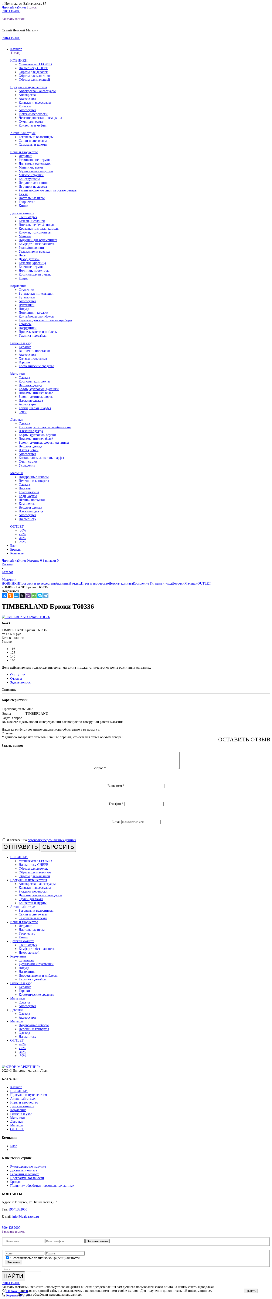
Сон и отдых (28, 217)
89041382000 (11, 11)
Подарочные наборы (34, 477)
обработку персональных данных (52, 840)
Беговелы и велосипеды (36, 137)
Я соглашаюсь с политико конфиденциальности (45, 1258)
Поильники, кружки (33, 312)
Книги (23, 205)
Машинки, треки (31, 167)
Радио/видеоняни (31, 247)
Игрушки (25, 156)
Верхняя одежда (30, 385)
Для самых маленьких (35, 163)
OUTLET (17, 526)
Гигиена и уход (21, 343)
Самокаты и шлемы (33, 144)
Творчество (27, 202)
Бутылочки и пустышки (36, 293)
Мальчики (17, 373)
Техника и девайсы (33, 335)
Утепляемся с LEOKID (35, 64)
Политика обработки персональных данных (50, 1294)
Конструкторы (29, 179)
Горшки (24, 362)
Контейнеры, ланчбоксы (36, 316)
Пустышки (26, 305)
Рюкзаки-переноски (33, 114)
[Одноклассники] (10, 595)
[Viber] (28, 595)
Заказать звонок (13, 19)
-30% (22, 534)
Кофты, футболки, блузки (37, 435)
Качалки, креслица (32, 263)
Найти (13, 1276)
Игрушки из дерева (33, 186)
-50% (22, 542)
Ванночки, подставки (34, 351)
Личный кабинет (14, 7)
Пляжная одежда (31, 400)
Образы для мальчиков (35, 75)
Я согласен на (41, 840)
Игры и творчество (24, 152)
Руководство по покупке (28, 1166)
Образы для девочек (33, 72)
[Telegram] (45, 595)
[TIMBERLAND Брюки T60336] (26, 617)
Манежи (25, 236)
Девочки (16, 419)
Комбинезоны (29, 492)
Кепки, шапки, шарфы (35, 408)
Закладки (51, 560)
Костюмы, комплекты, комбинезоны (45, 427)
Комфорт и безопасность (36, 244)
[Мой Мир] (16, 595)
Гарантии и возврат (24, 1174)
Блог (13, 1146)
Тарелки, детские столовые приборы (45, 320)
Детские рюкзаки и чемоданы (40, 117)
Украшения (27, 465)
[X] (22, 595)
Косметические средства (36, 366)
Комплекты (27, 503)
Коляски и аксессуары (35, 102)
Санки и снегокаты (33, 140)
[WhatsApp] (34, 595)
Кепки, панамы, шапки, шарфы (41, 458)
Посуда (24, 309)
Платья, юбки (28, 450)
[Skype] (39, 595)
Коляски (25, 106)
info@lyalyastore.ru (25, 1216)
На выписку (27, 519)
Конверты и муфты (33, 125)
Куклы (23, 194)
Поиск (32, 7)
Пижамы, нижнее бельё (36, 393)
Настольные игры (32, 198)
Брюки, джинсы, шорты (36, 396)
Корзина (34, 560)
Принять (250, 1290)
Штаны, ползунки (32, 500)
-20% (22, 530)
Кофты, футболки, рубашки (39, 389)
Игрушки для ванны (33, 182)
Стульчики (26, 289)
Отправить (13, 1262)
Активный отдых (22, 133)
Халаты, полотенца (33, 358)
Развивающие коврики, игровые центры (48, 190)
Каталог (16, 1087)
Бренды (15, 1182)
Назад (15, 53)
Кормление (18, 286)
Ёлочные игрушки (32, 267)
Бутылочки (27, 297)
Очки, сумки (28, 461)
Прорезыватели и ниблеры (38, 331)
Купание (25, 347)
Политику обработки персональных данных (42, 1185)
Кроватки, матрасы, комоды (39, 228)
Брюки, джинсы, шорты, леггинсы (44, 442)
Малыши (16, 473)
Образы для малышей (34, 79)
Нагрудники (28, 328)
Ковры (23, 278)
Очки (23, 412)
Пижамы (25, 488)
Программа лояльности (27, 1178)
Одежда (24, 377)
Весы (22, 255)
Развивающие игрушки (35, 160)
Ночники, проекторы (34, 270)
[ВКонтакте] (4, 595)
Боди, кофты (28, 496)
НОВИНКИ (19, 60)
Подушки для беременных (38, 240)
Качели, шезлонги (32, 221)
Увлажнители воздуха (34, 251)
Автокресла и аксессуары (37, 91)
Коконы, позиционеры (35, 232)
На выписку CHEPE (33, 68)
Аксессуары (27, 98)
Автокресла (27, 95)
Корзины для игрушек (35, 274)
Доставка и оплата (23, 1170)
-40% (22, 538)
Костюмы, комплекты (34, 381)
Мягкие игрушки (31, 175)
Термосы (25, 324)
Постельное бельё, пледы (37, 224)
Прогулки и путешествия (28, 87)
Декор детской (29, 259)
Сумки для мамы (31, 121)
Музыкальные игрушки (36, 171)
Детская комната (22, 213)
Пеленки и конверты (34, 480)
